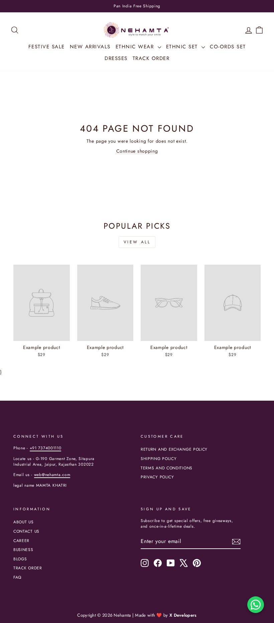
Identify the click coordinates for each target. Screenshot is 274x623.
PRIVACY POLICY (157, 477)
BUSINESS (23, 549)
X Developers (183, 615)
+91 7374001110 (45, 448)
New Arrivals (90, 46)
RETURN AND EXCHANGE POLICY (174, 449)
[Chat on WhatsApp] (255, 604)
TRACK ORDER (27, 568)
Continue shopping (137, 151)
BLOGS (20, 559)
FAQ (17, 577)
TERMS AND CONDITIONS (166, 468)
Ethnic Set (183, 46)
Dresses (116, 58)
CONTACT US (26, 531)
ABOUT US (23, 522)
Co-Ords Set (228, 46)
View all (137, 242)
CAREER (21, 540)
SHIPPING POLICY (159, 458)
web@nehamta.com (52, 474)
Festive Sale (46, 46)
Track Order (151, 58)
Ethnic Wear (136, 46)
